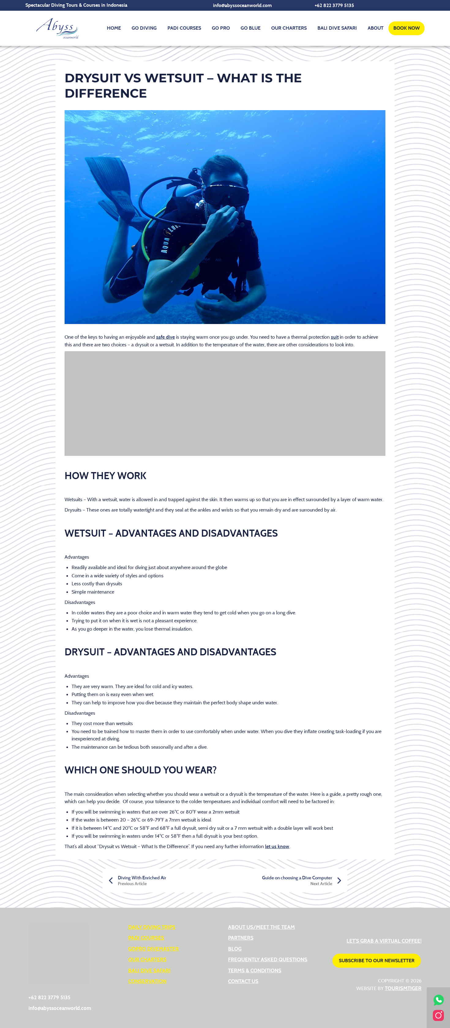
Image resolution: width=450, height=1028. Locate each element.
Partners (240, 937)
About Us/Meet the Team (261, 927)
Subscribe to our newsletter (376, 960)
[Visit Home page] (58, 28)
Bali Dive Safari (337, 28)
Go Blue (251, 28)
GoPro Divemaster (153, 948)
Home (114, 28)
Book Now (406, 28)
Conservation (147, 981)
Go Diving (144, 28)
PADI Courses (184, 28)
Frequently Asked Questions (267, 959)
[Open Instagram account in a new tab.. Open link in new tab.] (438, 1015)
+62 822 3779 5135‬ (334, 5)
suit (335, 337)
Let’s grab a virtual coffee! (384, 940)
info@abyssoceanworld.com (242, 5)
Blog (235, 948)
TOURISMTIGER (403, 988)
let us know (277, 846)
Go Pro (221, 28)
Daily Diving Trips (151, 927)
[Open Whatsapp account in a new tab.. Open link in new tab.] (438, 999)
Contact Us (243, 981)
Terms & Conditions (254, 970)
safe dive (165, 337)
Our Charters (289, 28)
